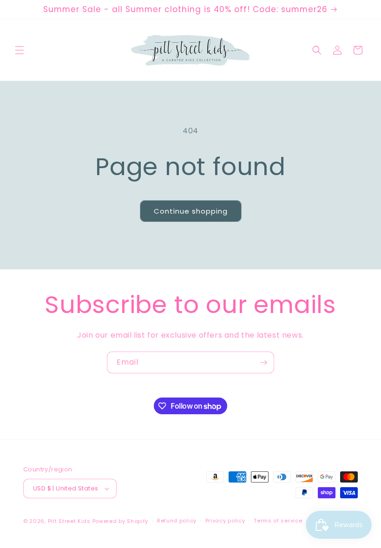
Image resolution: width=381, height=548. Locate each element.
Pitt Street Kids (69, 521)
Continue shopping (191, 211)
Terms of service (278, 520)
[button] (19, 50)
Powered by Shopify (120, 521)
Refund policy (177, 520)
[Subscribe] (263, 362)
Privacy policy (225, 520)
